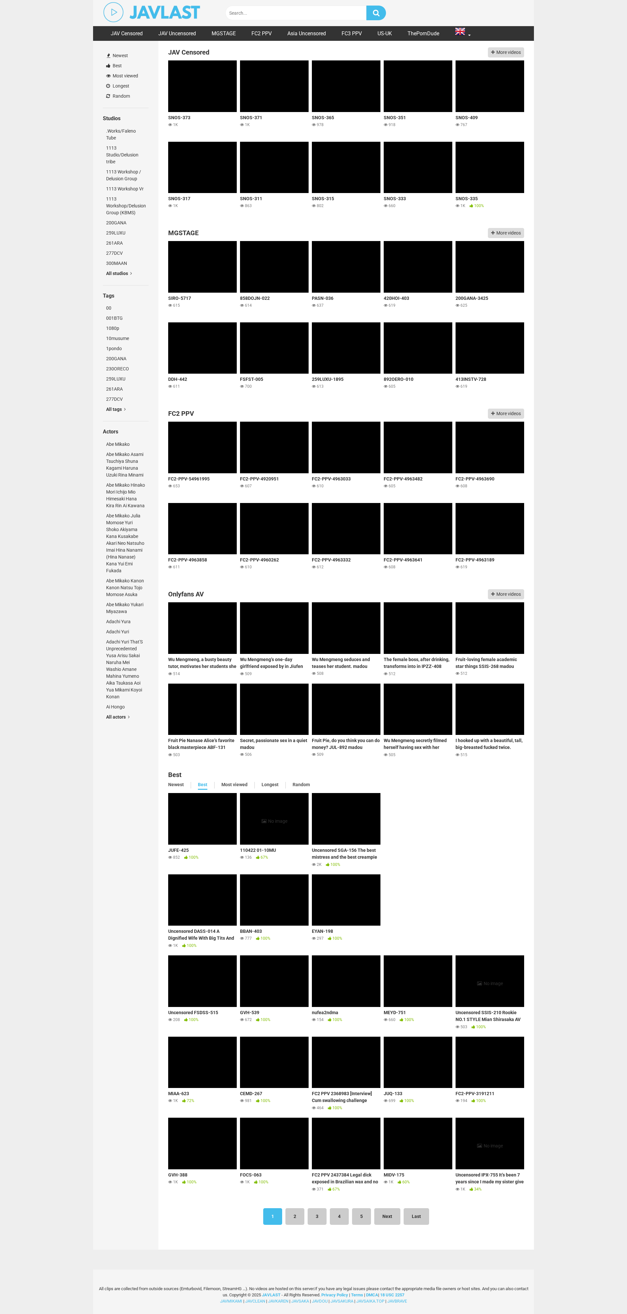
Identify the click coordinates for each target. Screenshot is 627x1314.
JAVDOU (320, 1300)
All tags (114, 409)
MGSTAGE (224, 33)
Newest (120, 55)
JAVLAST (271, 1294)
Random (121, 96)
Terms (357, 1294)
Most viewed (125, 75)
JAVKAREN (278, 1300)
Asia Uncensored (306, 33)
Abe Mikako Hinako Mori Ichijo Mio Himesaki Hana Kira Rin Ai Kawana (125, 495)
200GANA (116, 222)
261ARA (114, 243)
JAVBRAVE (397, 1300)
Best (117, 65)
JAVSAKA (300, 1300)
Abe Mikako (118, 444)
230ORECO (117, 368)
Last (416, 1216)
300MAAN (116, 263)
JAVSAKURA (341, 1300)
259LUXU (115, 232)
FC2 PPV (261, 33)
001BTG (114, 318)
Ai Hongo (115, 706)
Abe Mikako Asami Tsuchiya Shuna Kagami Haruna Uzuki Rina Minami (124, 465)
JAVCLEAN (255, 1300)
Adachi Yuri (117, 631)
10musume (117, 338)
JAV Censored (127, 33)
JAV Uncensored (177, 33)
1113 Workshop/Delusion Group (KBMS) (126, 205)
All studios (117, 273)
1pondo (114, 348)
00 (108, 308)
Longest (120, 86)
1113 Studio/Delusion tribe (122, 154)
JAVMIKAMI (231, 1300)
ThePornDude (423, 33)
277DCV (114, 253)
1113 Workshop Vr (125, 188)
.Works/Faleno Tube (121, 134)
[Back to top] (605, 1294)
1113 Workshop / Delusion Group (123, 175)
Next (387, 1216)
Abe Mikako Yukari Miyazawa (124, 608)
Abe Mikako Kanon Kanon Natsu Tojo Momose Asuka (125, 587)
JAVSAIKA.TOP (370, 1300)
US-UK (385, 33)
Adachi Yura (118, 621)
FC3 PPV (352, 33)
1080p (112, 328)
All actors (116, 717)
